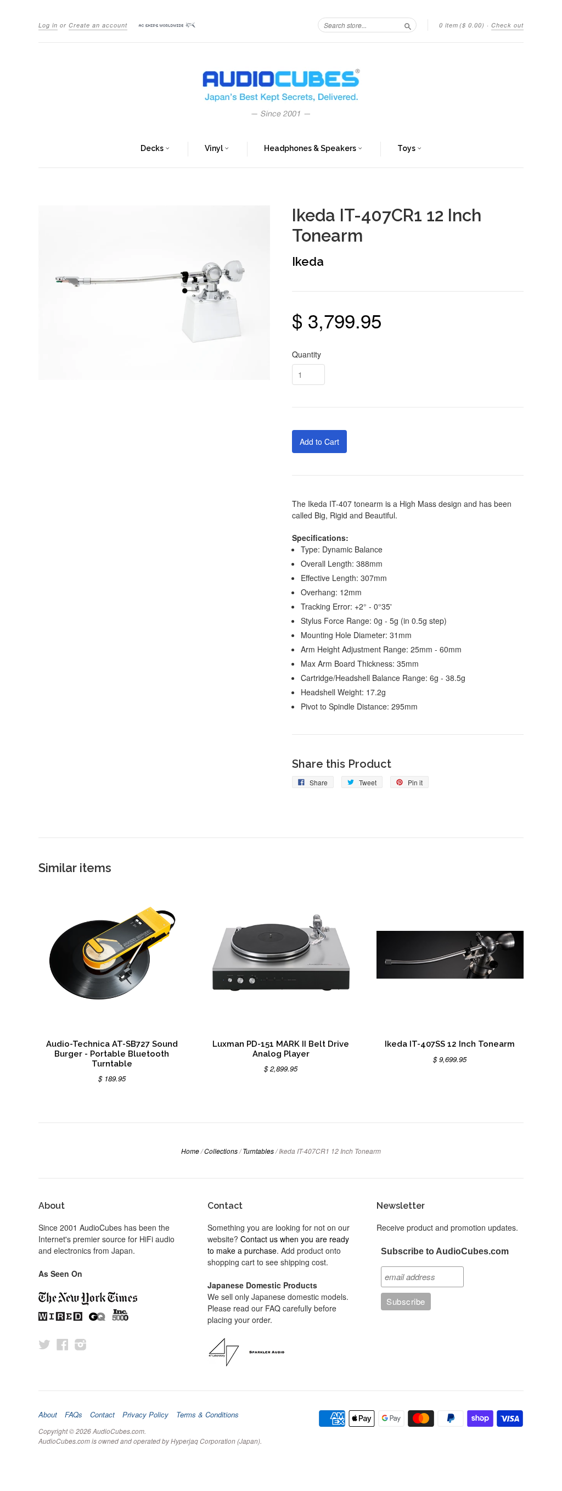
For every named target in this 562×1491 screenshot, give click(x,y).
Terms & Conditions (207, 1415)
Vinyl (214, 148)
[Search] (407, 24)
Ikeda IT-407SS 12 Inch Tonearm (450, 1043)
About (47, 1415)
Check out (507, 25)
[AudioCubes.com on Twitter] (44, 1344)
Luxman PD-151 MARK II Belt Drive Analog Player (280, 1048)
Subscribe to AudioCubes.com (445, 1251)
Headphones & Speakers (311, 148)
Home (190, 1150)
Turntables (258, 1150)
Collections (221, 1150)
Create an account (98, 25)
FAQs (73, 1415)
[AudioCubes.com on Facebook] (63, 1344)
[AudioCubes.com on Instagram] (81, 1344)
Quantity (306, 354)
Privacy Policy (145, 1415)
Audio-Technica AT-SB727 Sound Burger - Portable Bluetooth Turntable (112, 1053)
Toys (407, 148)
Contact (102, 1415)
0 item (462, 25)
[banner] (281, 87)
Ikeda (308, 261)
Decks (152, 148)
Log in (48, 25)
